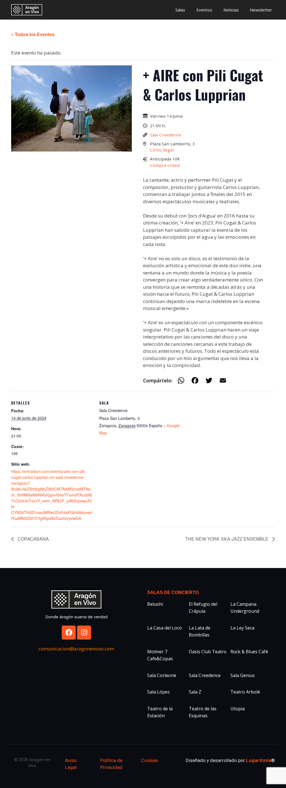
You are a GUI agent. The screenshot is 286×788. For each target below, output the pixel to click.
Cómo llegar (162, 150)
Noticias (231, 10)
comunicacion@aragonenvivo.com (76, 648)
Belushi (155, 604)
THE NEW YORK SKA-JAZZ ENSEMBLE (227, 539)
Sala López (158, 692)
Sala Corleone (161, 675)
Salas (180, 10)
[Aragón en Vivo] (28, 9)
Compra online (165, 165)
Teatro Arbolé (245, 692)
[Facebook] (69, 633)
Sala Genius (242, 675)
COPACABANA (32, 539)
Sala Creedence (165, 135)
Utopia (237, 709)
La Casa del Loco (164, 628)
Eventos (204, 10)
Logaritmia (258, 760)
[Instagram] (84, 633)
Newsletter (261, 10)
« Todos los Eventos (32, 34)
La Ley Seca (242, 628)
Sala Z (195, 692)
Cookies (149, 760)
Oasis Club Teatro (208, 652)
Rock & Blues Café (249, 652)
